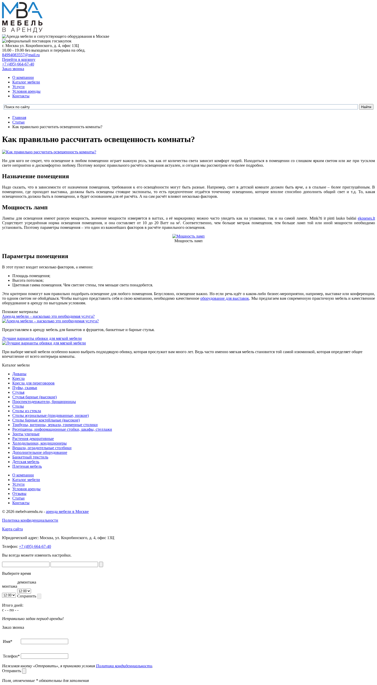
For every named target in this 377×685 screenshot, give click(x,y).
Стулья (18, 392)
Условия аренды (26, 91)
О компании (23, 77)
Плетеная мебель (27, 466)
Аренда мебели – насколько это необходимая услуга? (48, 316)
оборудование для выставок (224, 298)
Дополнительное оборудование (39, 452)
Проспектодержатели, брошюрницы (44, 401)
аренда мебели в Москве (67, 511)
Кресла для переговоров (33, 383)
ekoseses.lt (366, 218)
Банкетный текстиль (30, 457)
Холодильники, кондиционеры (39, 443)
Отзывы (19, 493)
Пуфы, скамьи (24, 388)
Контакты (20, 96)
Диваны (19, 374)
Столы (18, 406)
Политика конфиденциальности (30, 520)
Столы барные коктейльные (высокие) (46, 420)
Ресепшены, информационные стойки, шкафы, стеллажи (62, 429)
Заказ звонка (13, 69)
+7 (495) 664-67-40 (18, 64)
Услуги (18, 87)
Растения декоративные (33, 438)
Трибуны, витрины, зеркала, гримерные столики (55, 425)
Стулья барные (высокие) (34, 397)
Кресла (18, 378)
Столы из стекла (26, 411)
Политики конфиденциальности (124, 666)
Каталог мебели (26, 82)
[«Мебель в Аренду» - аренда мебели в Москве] (22, 32)
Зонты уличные (25, 434)
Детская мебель (25, 461)
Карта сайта (12, 529)
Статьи (18, 498)
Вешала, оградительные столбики (42, 448)
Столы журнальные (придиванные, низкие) (50, 415)
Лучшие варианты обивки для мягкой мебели (42, 338)
